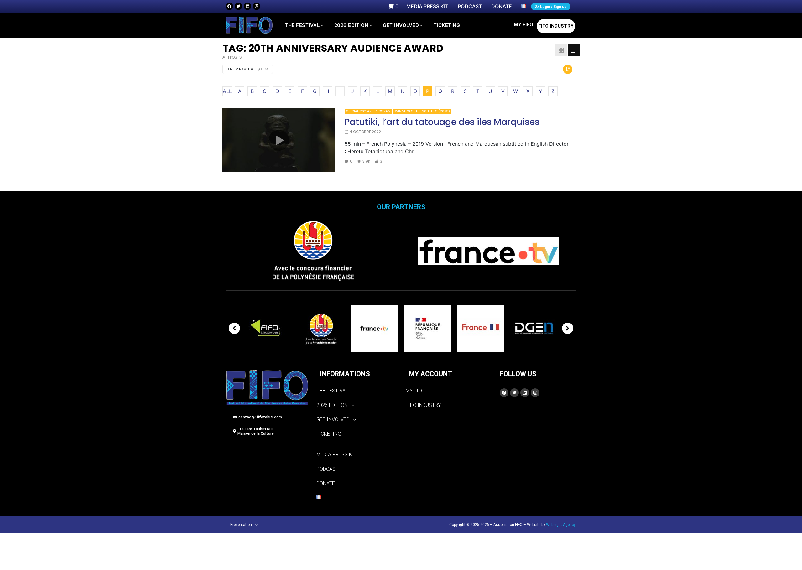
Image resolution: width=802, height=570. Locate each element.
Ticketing (328, 434)
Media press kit (336, 455)
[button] (356, 391)
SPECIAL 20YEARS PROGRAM (368, 111)
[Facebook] (229, 6)
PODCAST (327, 469)
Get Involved (402, 25)
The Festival (304, 25)
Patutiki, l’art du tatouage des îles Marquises (442, 122)
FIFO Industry (556, 26)
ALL (227, 91)
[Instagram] (256, 6)
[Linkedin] (247, 6)
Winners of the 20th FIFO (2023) (422, 111)
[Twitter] (238, 6)
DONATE (325, 483)
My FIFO (523, 25)
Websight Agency (560, 524)
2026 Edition (353, 25)
